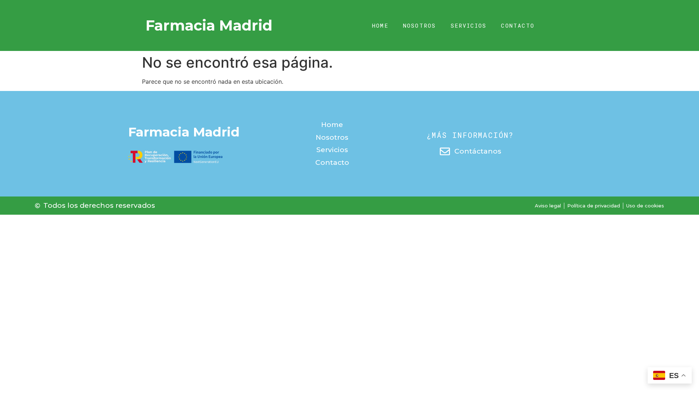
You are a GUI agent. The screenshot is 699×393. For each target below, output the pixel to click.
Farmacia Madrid (209, 25)
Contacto (517, 25)
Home (380, 25)
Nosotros (419, 25)
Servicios (469, 25)
